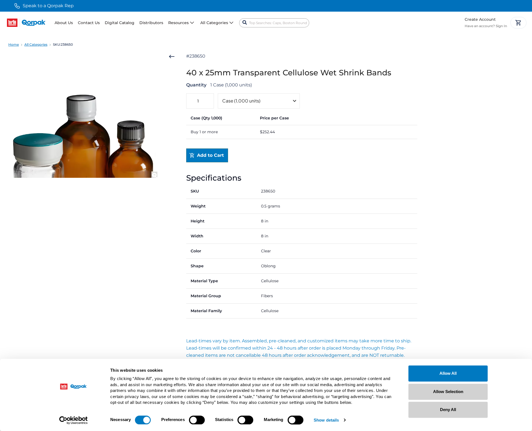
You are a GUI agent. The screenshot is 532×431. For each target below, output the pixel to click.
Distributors (151, 22)
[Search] (244, 22)
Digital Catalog (119, 22)
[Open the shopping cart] (518, 23)
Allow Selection (448, 391)
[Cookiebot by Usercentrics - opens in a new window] (73, 420)
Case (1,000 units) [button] (241, 101)
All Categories (35, 44)
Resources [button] (178, 22)
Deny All (448, 409)
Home (13, 44)
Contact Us (89, 22)
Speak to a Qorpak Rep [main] (48, 5)
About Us (64, 22)
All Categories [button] (214, 22)
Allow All (448, 373)
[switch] (197, 419)
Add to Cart (210, 155)
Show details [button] (326, 420)
